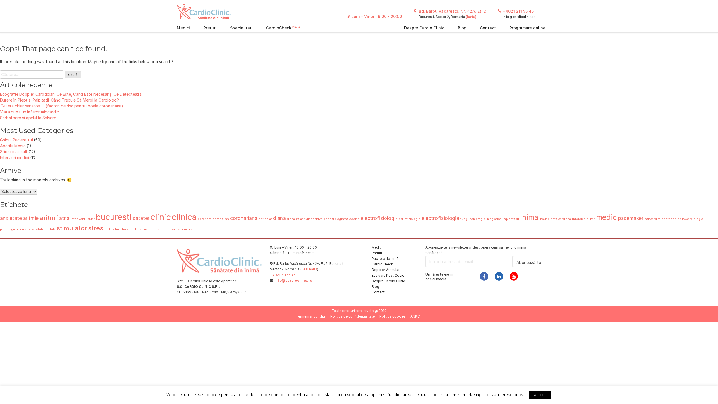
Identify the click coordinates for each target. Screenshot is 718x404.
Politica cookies (392, 316)
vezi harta (309, 269)
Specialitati (241, 28)
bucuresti (114, 217)
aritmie (31, 218)
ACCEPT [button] (539, 394)
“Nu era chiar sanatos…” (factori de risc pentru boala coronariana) (61, 106)
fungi (464, 219)
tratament (129, 229)
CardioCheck (278, 28)
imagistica (493, 219)
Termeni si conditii (311, 316)
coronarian (221, 219)
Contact (488, 28)
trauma (142, 229)
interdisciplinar (583, 219)
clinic (161, 217)
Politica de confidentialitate (352, 316)
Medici (183, 28)
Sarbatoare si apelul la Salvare (28, 117)
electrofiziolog (377, 218)
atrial (65, 218)
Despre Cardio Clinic (424, 28)
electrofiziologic (407, 219)
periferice (669, 219)
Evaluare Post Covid (388, 275)
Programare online (527, 28)
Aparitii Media (13, 145)
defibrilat (265, 219)
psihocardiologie (690, 219)
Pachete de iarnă (385, 258)
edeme (354, 219)
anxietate (11, 218)
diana (279, 218)
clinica (184, 217)
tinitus (109, 229)
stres (95, 228)
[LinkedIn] (499, 276)
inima (529, 217)
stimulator (72, 228)
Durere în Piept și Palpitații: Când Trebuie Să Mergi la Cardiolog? (59, 100)
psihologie (8, 229)
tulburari (170, 229)
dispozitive (314, 219)
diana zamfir (296, 219)
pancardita (653, 219)
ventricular (185, 229)
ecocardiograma (336, 219)
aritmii (49, 217)
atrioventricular (83, 219)
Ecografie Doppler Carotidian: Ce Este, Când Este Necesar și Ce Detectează (71, 94)
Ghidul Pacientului (16, 139)
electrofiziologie (440, 218)
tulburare (155, 229)
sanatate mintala (43, 229)
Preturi (210, 28)
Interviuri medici (14, 157)
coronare (204, 219)
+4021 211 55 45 (518, 11)
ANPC (415, 316)
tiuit (118, 229)
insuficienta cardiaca (555, 219)
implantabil (511, 219)
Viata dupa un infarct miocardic (29, 111)
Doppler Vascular (385, 270)
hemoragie (477, 219)
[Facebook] (484, 276)
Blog (462, 28)
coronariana (243, 218)
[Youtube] (514, 276)
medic (606, 217)
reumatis (23, 229)
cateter (141, 218)
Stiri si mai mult (13, 151)
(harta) (471, 17)
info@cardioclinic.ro (519, 17)
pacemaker (630, 218)
